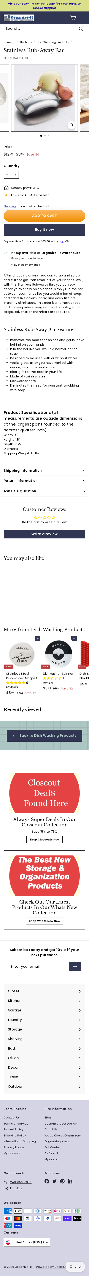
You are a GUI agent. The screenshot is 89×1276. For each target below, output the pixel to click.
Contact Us (12, 1117)
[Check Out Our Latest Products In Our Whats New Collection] (44, 875)
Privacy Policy (14, 1147)
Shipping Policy (15, 1135)
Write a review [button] (44, 534)
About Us (51, 1129)
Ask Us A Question (20, 491)
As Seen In (52, 1153)
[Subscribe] (75, 966)
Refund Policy (14, 1129)
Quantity (12, 166)
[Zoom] (72, 125)
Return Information (21, 480)
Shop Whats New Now (44, 921)
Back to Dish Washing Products (47, 735)
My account (12, 1153)
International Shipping (20, 1141)
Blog (47, 1117)
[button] (16, 683)
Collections (24, 42)
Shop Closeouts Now (44, 839)
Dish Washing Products (53, 42)
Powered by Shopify (50, 1267)
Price (8, 147)
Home (7, 42)
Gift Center (52, 1147)
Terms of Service (16, 1124)
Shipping (10, 206)
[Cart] (73, 17)
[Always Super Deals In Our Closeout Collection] (44, 793)
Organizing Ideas (57, 1141)
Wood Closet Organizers (62, 1135)
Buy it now (44, 229)
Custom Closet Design (60, 1124)
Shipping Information (23, 470)
